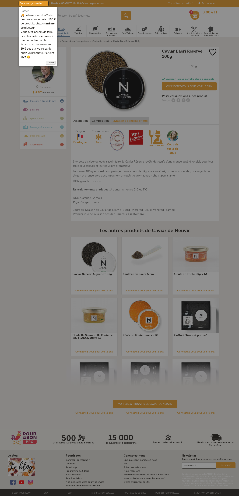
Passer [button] (25, 11)
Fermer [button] (51, 63)
